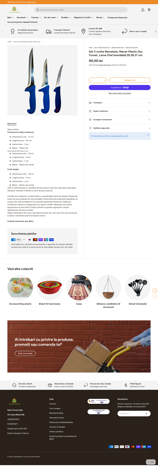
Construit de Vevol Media (31, 457)
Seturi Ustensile (138, 303)
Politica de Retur (56, 431)
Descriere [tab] (11, 123)
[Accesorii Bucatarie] (20, 287)
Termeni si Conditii (57, 427)
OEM (90, 48)
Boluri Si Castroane (49, 303)
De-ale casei (50, 17)
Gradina (64, 17)
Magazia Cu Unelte (82, 17)
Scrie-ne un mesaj (25, 353)
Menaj (99, 17)
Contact (52, 404)
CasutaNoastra (18, 457)
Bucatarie (21, 17)
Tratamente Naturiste (117, 17)
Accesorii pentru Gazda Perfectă (22, 22)
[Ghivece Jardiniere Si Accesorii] (108, 287)
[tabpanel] (42, 175)
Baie (9, 17)
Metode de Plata (56, 413)
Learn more (31, 2)
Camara (34, 17)
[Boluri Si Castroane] (49, 287)
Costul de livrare (104, 65)
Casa (79, 303)
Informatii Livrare (56, 417)
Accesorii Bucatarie (20, 303)
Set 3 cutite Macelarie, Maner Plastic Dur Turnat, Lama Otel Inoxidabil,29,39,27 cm (27, 41)
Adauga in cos (129, 80)
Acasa (9, 41)
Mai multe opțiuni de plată (120, 93)
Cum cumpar (54, 408)
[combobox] (81, 9)
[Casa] (79, 287)
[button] (149, 9)
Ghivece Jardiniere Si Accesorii (108, 305)
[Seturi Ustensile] (137, 287)
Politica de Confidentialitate (61, 422)
